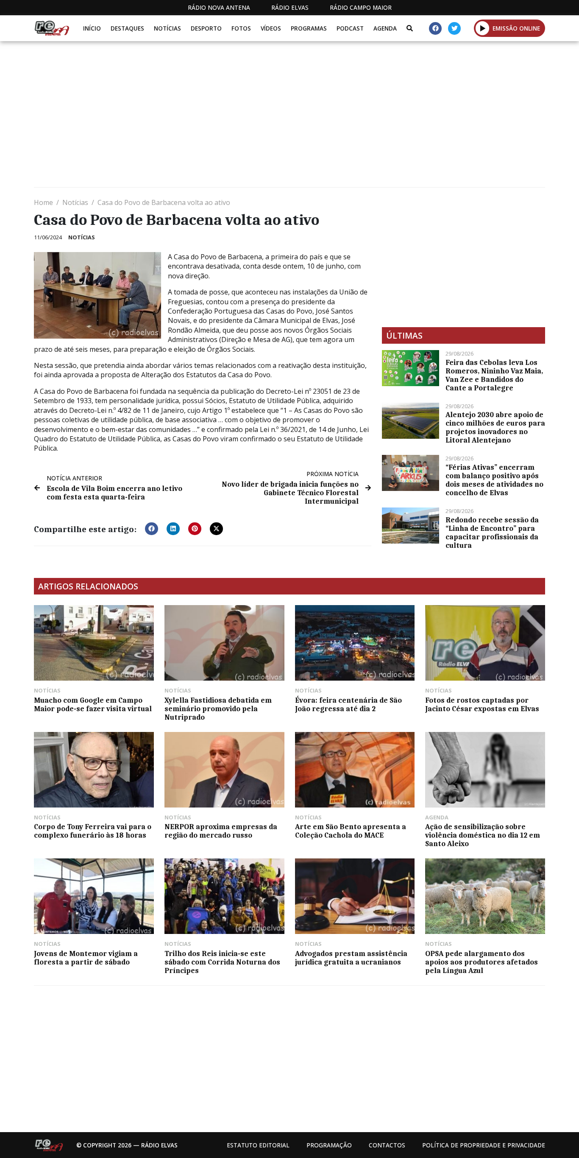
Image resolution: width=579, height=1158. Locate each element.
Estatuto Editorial (258, 1145)
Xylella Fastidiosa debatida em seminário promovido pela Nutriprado (218, 708)
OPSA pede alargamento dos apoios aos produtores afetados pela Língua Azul (481, 962)
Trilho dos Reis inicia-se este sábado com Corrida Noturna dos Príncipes (222, 962)
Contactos (387, 1145)
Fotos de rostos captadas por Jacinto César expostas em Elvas (482, 704)
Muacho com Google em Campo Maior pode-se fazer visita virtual (93, 704)
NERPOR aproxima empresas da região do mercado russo (220, 830)
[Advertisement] (288, 117)
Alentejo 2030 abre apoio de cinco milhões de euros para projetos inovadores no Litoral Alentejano (495, 427)
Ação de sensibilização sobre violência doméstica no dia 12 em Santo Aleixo (482, 835)
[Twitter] (454, 28)
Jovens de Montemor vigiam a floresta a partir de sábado (86, 957)
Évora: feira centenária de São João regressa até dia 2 (348, 704)
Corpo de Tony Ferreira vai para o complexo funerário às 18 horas (92, 830)
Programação (329, 1145)
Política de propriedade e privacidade (483, 1145)
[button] (482, 28)
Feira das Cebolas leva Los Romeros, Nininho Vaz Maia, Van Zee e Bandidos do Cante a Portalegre (494, 375)
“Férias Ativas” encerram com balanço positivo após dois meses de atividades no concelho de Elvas (494, 480)
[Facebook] (435, 28)
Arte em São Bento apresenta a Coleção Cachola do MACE (350, 830)
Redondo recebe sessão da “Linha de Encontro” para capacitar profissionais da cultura (492, 533)
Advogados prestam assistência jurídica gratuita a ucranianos (351, 957)
